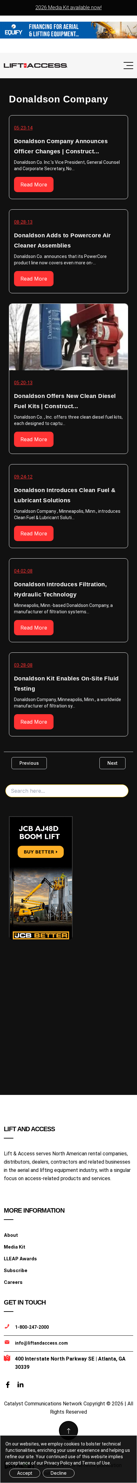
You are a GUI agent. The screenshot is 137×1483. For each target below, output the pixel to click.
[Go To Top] (68, 1430)
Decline (59, 1473)
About (11, 1235)
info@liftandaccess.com (41, 1343)
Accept (24, 1473)
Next (112, 763)
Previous (29, 763)
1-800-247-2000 (32, 1327)
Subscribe (15, 1270)
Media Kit (14, 1247)
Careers (13, 1282)
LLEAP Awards (20, 1258)
